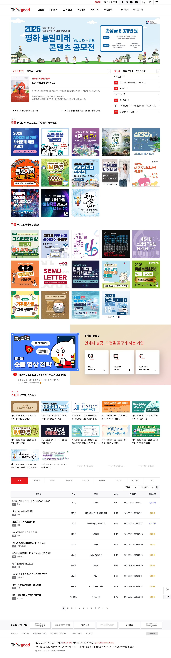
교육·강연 (67, 9)
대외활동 (53, 9)
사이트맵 (89, 634)
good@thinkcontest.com (104, 643)
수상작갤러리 (18, 71)
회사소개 (14, 634)
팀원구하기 (128, 71)
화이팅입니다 (135, 77)
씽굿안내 (108, 9)
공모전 (41, 9)
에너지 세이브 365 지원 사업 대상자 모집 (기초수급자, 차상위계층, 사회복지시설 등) (135, 106)
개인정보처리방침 (40, 634)
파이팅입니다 (136, 100)
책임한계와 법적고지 (59, 634)
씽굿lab (81, 9)
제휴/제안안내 (76, 634)
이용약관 (25, 634)
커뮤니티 (94, 9)
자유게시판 (141, 71)
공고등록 (98, 2)
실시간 (117, 71)
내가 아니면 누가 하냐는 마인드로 (136, 83)
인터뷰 (39, 71)
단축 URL (152, 633)
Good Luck (136, 89)
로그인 (106, 2)
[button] (69, 60)
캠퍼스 (30, 71)
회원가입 (114, 2)
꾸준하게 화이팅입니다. (136, 112)
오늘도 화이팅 (135, 94)
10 (99, 608)
